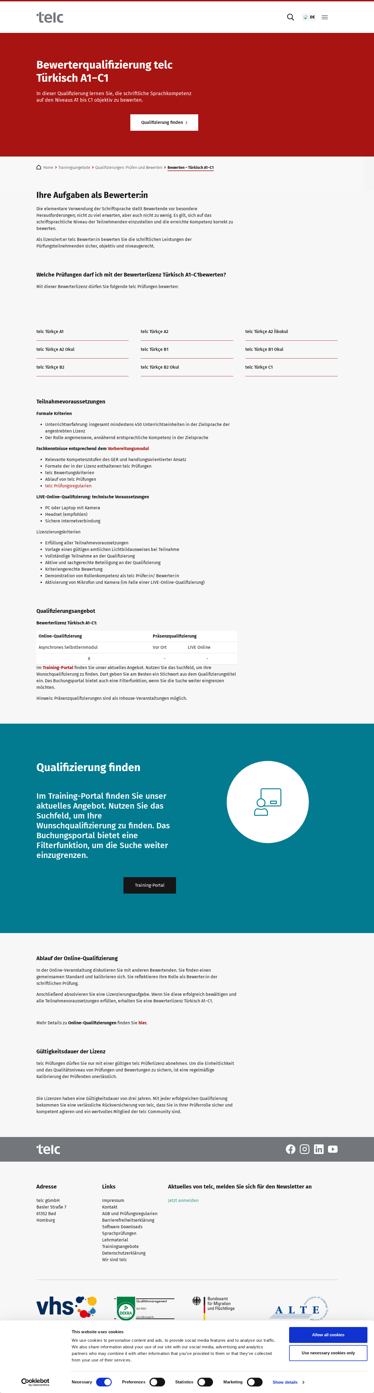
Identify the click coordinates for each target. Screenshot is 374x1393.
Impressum (113, 1200)
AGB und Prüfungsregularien (129, 1213)
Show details (285, 1382)
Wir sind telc (114, 1259)
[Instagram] (304, 1149)
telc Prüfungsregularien (68, 485)
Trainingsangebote (120, 1246)
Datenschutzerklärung (123, 1253)
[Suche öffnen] (290, 17)
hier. (143, 1022)
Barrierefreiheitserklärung (128, 1220)
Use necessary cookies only (328, 1353)
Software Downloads (122, 1226)
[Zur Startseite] (49, 17)
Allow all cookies (328, 1334)
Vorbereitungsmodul (128, 448)
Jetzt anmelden (183, 1200)
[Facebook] (290, 1149)
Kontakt (109, 1207)
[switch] (157, 1382)
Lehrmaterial (115, 1240)
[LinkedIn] (319, 1149)
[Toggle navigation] (325, 17)
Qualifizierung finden (162, 122)
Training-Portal (58, 667)
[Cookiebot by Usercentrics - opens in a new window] (35, 1382)
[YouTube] (333, 1149)
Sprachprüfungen (119, 1233)
